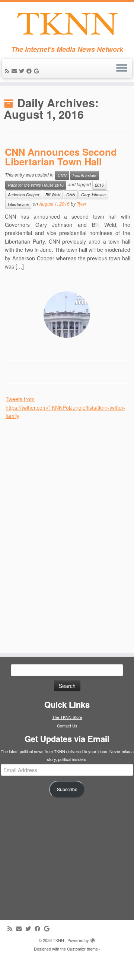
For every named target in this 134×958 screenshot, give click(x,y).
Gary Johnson (93, 194)
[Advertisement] (61, 532)
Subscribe (67, 789)
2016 (99, 185)
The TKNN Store (67, 717)
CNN (62, 175)
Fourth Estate (84, 175)
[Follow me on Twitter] (22, 70)
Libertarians (18, 204)
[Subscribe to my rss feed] (8, 70)
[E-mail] (15, 70)
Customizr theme (82, 949)
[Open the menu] (121, 68)
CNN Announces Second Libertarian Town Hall (61, 156)
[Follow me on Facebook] (30, 70)
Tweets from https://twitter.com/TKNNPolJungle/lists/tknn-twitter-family (65, 407)
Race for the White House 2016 (36, 185)
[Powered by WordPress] (92, 938)
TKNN (58, 940)
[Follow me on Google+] (37, 70)
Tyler (81, 203)
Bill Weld (52, 194)
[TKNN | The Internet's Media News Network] (67, 24)
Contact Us (67, 726)
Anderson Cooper (23, 194)
